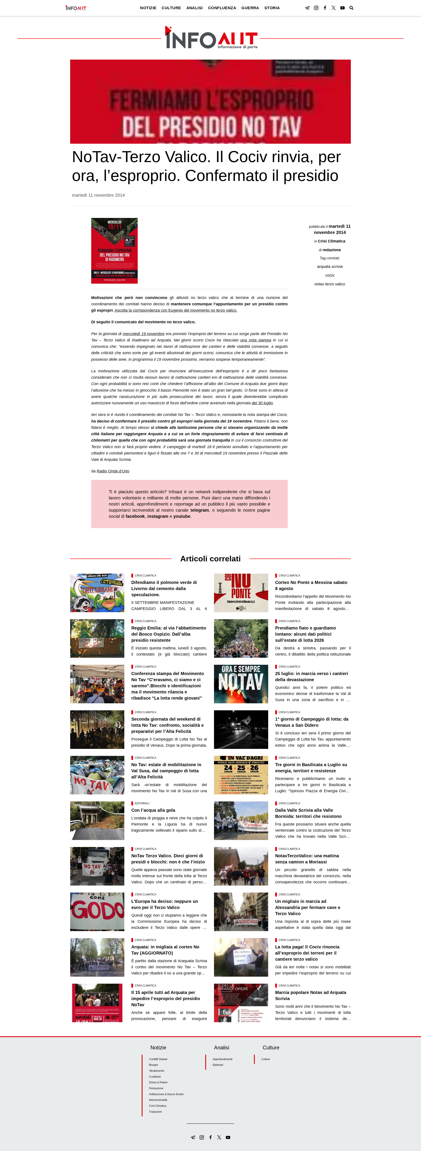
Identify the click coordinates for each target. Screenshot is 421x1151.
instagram (157, 516)
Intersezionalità (158, 1099)
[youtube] (342, 8)
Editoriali (142, 803)
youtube (181, 516)
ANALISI (194, 8)
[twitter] (333, 8)
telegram (200, 510)
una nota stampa (255, 340)
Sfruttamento (156, 1070)
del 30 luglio (262, 403)
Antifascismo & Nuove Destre (166, 1094)
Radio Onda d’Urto (113, 471)
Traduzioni (155, 1111)
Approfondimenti (222, 1059)
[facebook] (325, 8)
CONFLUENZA (222, 8)
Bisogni (153, 1064)
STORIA (272, 8)
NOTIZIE (148, 8)
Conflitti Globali (158, 1059)
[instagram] (316, 8)
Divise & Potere (158, 1082)
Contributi (155, 1076)
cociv (329, 275)
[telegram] (307, 8)
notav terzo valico (329, 284)
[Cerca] (351, 8)
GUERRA (250, 8)
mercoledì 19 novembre (143, 334)
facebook (135, 516)
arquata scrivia (330, 266)
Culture (265, 1059)
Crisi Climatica (331, 241)
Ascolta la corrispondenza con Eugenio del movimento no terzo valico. (175, 310)
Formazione (156, 1088)
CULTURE (171, 8)
